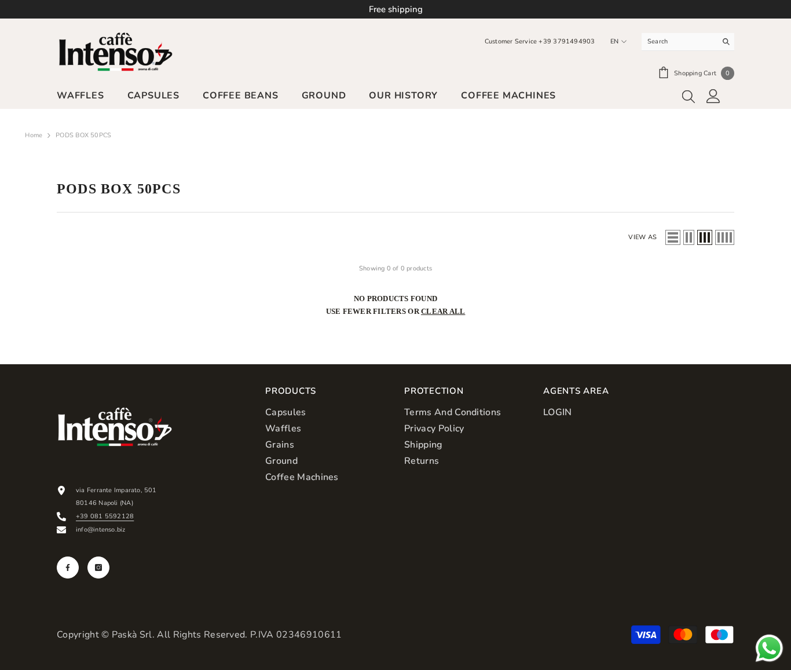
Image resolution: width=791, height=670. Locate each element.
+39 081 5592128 (105, 516)
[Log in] (713, 96)
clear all (443, 311)
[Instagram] (98, 567)
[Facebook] (68, 567)
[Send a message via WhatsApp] (769, 648)
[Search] (688, 42)
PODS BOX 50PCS (83, 135)
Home (33, 135)
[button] (672, 237)
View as (642, 237)
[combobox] (679, 41)
